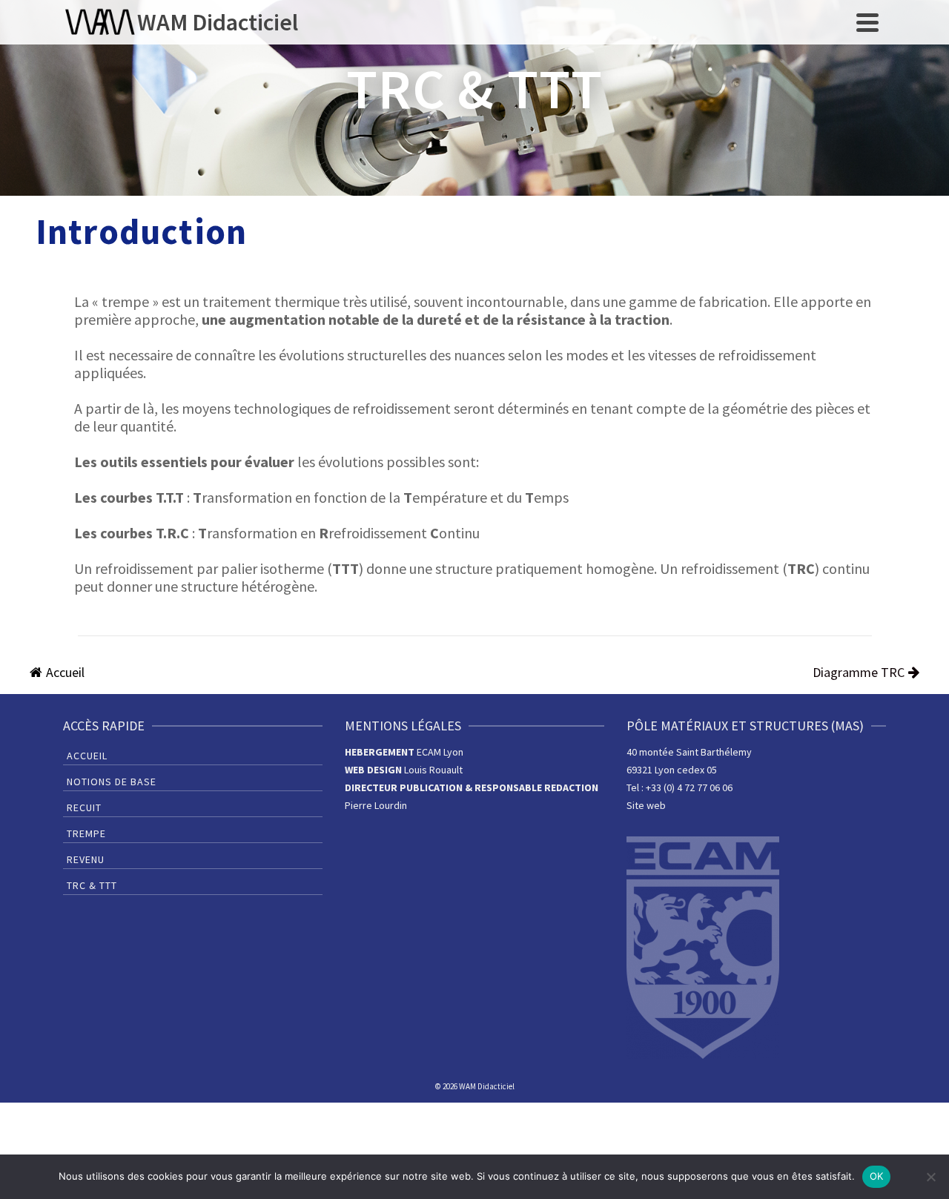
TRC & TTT (92, 885)
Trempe (86, 833)
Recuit (84, 807)
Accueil (87, 755)
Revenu (86, 859)
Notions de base (111, 781)
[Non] (930, 1176)
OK (877, 1176)
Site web (646, 805)
